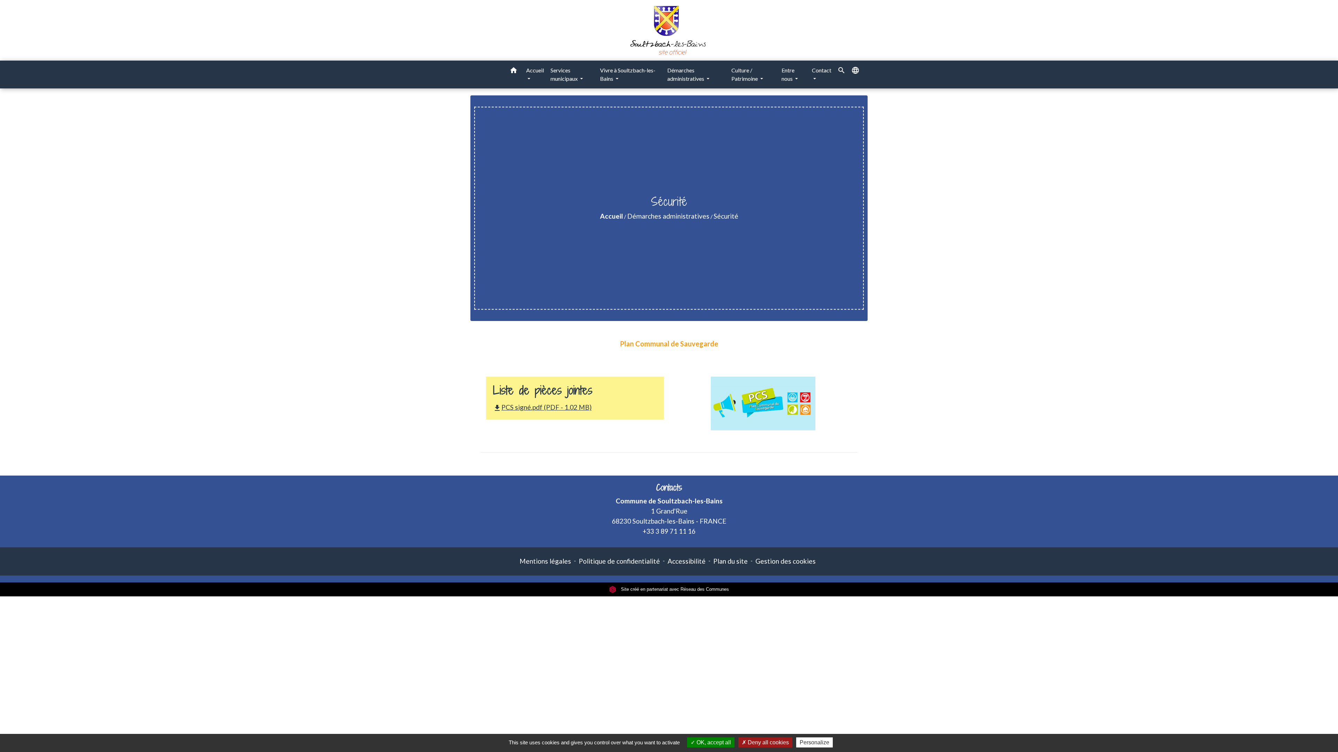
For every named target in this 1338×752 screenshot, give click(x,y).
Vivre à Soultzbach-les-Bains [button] (627, 74)
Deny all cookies (767, 742)
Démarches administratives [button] (686, 74)
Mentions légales (545, 561)
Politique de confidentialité (619, 561)
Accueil (611, 216)
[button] (513, 71)
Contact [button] (821, 70)
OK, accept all (713, 742)
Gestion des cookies (785, 561)
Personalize (814, 742)
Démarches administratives (668, 216)
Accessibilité (687, 561)
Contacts (669, 488)
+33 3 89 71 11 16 (669, 531)
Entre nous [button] (788, 74)
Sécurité (726, 216)
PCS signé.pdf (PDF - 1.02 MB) (542, 407)
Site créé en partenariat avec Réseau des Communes (674, 589)
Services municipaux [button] (565, 74)
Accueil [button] (535, 70)
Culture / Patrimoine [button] (745, 74)
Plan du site (730, 561)
